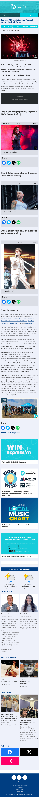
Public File (20, 791)
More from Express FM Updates (26, 26)
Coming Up (6, 591)
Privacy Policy (20, 789)
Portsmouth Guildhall (19, 319)
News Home (8, 26)
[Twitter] (19, 777)
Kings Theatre (7, 319)
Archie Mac (23, 686)
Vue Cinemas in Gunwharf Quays (16, 321)
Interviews (6, 692)
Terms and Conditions (20, 786)
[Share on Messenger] (9, 163)
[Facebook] (14, 777)
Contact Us (19, 784)
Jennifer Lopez (5, 684)
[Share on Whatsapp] (18, 163)
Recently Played (9, 657)
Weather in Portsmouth (19, 569)
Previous (5, 123)
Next (33, 123)
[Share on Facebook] (4, 163)
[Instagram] (24, 777)
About (20, 782)
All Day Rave (29, 323)
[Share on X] (14, 163)
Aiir (32, 794)
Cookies (20, 787)
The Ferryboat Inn (14, 323)
